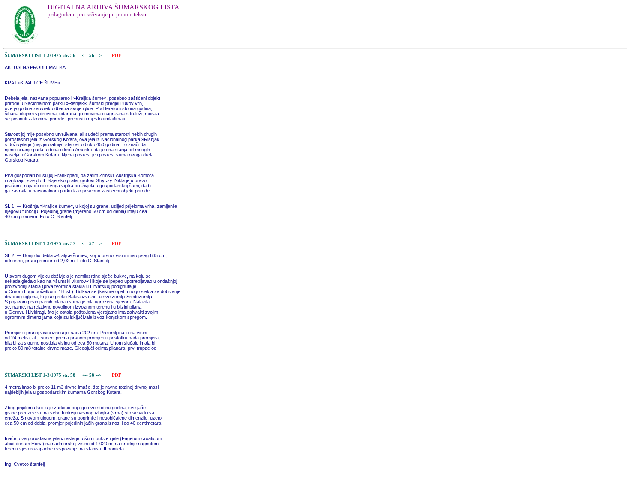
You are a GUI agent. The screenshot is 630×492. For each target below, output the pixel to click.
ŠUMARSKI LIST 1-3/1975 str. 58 (40, 375)
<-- (85, 55)
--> (99, 55)
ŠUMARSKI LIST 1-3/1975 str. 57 (40, 243)
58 (92, 375)
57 (92, 243)
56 (92, 55)
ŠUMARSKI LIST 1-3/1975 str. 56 (40, 55)
